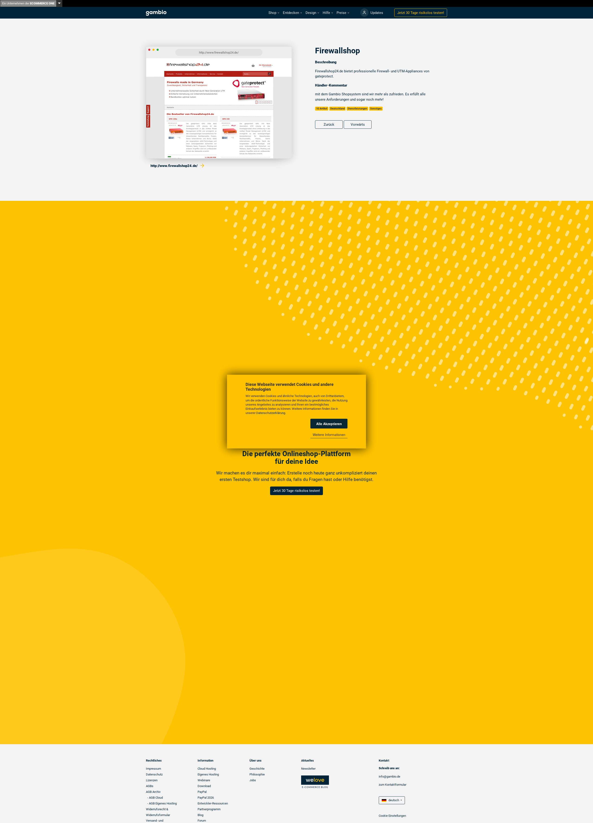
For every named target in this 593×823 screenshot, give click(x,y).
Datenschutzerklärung (270, 412)
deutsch (393, 800)
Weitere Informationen (329, 434)
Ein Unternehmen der (28, 3)
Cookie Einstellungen (392, 815)
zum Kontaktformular (392, 784)
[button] (274, 12)
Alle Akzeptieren (329, 423)
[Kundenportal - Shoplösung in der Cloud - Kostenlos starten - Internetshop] (364, 12)
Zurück (329, 124)
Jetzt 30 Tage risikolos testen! (296, 491)
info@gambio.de (389, 776)
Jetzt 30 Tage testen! (420, 13)
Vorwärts (358, 124)
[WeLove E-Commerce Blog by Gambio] (315, 781)
